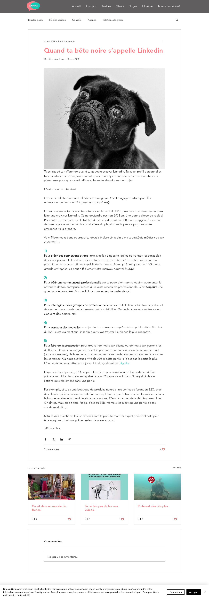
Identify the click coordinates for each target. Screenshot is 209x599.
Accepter (193, 592)
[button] (177, 19)
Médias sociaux (57, 19)
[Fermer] (205, 591)
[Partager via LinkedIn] (61, 439)
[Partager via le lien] (69, 439)
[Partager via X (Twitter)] (53, 439)
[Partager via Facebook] (45, 439)
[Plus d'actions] (163, 41)
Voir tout (177, 467)
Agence (92, 19)
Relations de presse (113, 19)
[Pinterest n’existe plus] (157, 487)
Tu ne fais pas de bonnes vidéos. (101, 508)
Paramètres (176, 592)
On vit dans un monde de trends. (49, 508)
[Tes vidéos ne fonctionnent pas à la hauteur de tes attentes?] (104, 487)
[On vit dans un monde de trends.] (51, 487)
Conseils (76, 19)
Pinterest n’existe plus (153, 506)
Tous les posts (35, 19)
